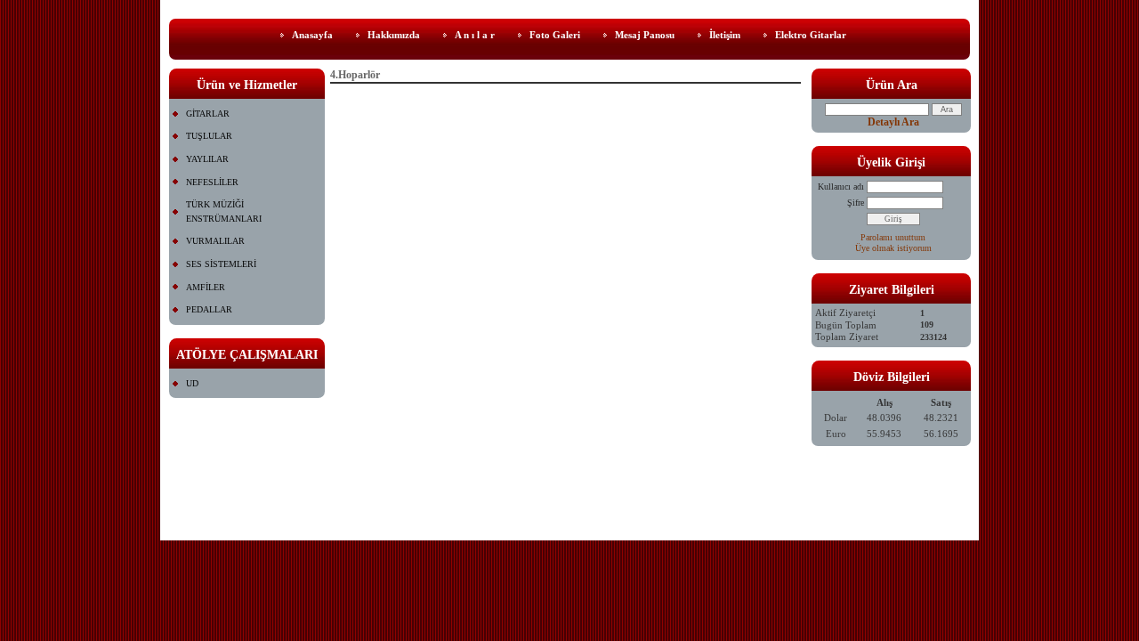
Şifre (855, 202)
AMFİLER (205, 287)
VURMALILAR (215, 241)
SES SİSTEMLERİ (221, 264)
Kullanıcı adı (841, 186)
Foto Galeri (554, 34)
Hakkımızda (394, 34)
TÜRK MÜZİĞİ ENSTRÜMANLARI (224, 211)
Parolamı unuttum (892, 237)
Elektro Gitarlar (810, 34)
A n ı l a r (475, 34)
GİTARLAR (208, 113)
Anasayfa (312, 34)
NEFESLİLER (212, 182)
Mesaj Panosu (645, 34)
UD (192, 383)
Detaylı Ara (893, 122)
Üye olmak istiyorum (893, 248)
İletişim (724, 34)
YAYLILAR (207, 159)
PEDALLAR (209, 309)
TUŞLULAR (209, 136)
